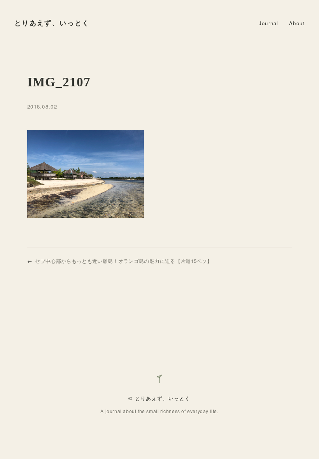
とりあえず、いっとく (52, 23)
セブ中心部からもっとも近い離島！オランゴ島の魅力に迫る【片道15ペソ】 (123, 261)
